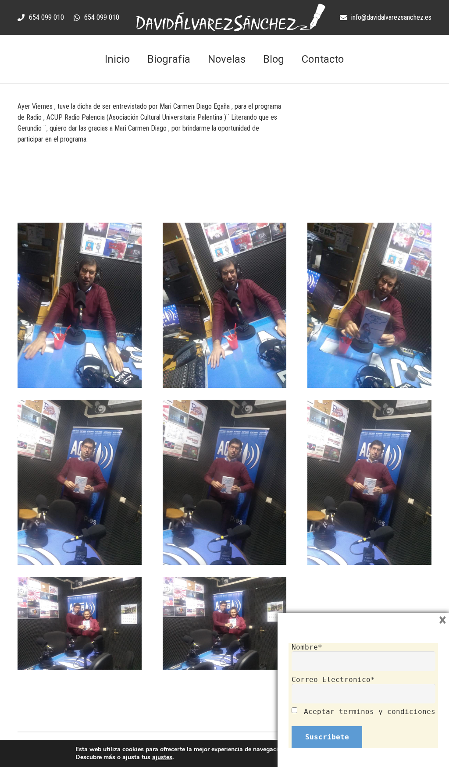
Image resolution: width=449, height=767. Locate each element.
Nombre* (307, 647)
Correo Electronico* (333, 679)
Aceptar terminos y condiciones (369, 711)
